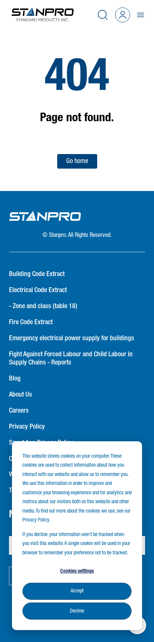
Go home (77, 161)
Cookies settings (77, 571)
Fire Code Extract (31, 322)
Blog (15, 379)
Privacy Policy (27, 427)
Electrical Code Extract (38, 290)
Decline (77, 611)
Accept (77, 591)
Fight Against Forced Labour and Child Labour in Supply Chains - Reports (71, 358)
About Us (20, 395)
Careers (19, 411)
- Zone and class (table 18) (43, 306)
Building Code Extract (37, 274)
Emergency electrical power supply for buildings (71, 338)
